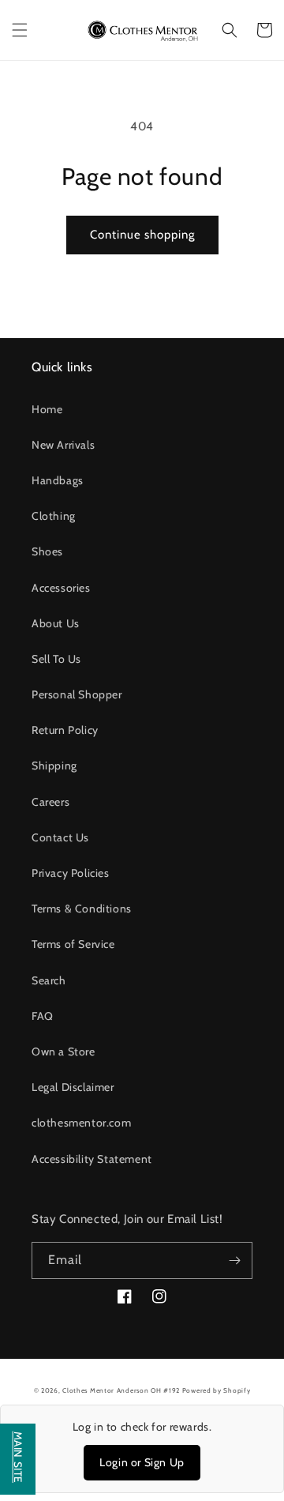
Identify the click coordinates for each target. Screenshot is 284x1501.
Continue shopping (142, 235)
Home (47, 409)
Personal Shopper (77, 694)
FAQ (43, 1016)
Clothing (54, 516)
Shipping (54, 765)
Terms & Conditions (82, 908)
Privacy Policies (71, 873)
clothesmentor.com (81, 1122)
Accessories (61, 588)
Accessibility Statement (92, 1159)
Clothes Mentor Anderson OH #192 (121, 1390)
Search (49, 980)
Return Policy (65, 730)
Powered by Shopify (216, 1390)
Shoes (47, 551)
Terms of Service (73, 944)
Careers (50, 802)
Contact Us (60, 837)
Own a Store (63, 1051)
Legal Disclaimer (73, 1087)
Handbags (58, 480)
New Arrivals (63, 445)
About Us (56, 623)
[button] (19, 30)
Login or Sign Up (142, 1462)
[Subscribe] (234, 1260)
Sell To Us (56, 659)
